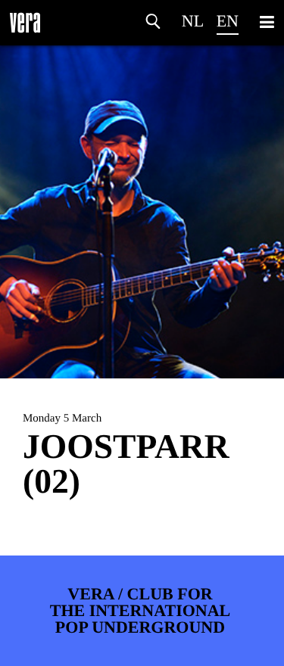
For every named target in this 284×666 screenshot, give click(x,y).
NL (193, 20)
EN (228, 20)
